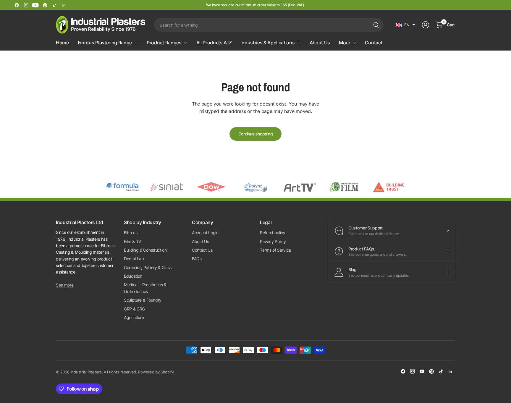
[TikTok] (54, 5)
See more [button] (64, 284)
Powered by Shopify (156, 372)
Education (133, 276)
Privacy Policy (273, 241)
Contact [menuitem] (374, 43)
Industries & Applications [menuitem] (267, 43)
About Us (200, 241)
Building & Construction (145, 250)
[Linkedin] (64, 5)
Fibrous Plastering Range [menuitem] (105, 43)
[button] (405, 25)
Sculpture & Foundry (142, 299)
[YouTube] (35, 5)
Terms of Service (275, 250)
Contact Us (202, 250)
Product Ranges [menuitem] (164, 43)
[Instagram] (26, 5)
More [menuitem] (344, 43)
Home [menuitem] (62, 43)
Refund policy (272, 232)
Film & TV (132, 241)
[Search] (376, 25)
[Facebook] (16, 5)
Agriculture (134, 317)
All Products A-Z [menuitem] (214, 43)
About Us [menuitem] (320, 43)
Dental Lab (134, 258)
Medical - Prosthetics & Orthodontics (145, 288)
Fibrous (131, 232)
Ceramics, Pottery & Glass (148, 267)
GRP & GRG (134, 308)
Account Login (205, 232)
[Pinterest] (45, 5)
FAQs (197, 258)
